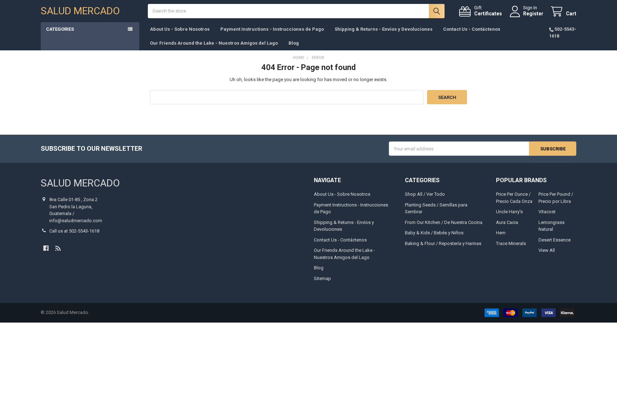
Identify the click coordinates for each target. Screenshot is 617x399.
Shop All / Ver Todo (425, 194)
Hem (501, 232)
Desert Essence (554, 240)
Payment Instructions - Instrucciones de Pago (272, 29)
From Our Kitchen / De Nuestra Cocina (443, 222)
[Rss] (58, 248)
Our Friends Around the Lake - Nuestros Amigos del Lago (214, 43)
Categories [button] (60, 29)
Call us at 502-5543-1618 (74, 231)
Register (533, 13)
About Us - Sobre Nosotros (180, 29)
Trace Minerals (511, 243)
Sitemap (322, 278)
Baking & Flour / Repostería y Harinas (443, 243)
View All (546, 250)
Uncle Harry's (509, 211)
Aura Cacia (507, 222)
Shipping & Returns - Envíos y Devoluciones (383, 29)
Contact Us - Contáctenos (471, 29)
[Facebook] (46, 248)
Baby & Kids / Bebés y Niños (434, 232)
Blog (294, 43)
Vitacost (547, 211)
